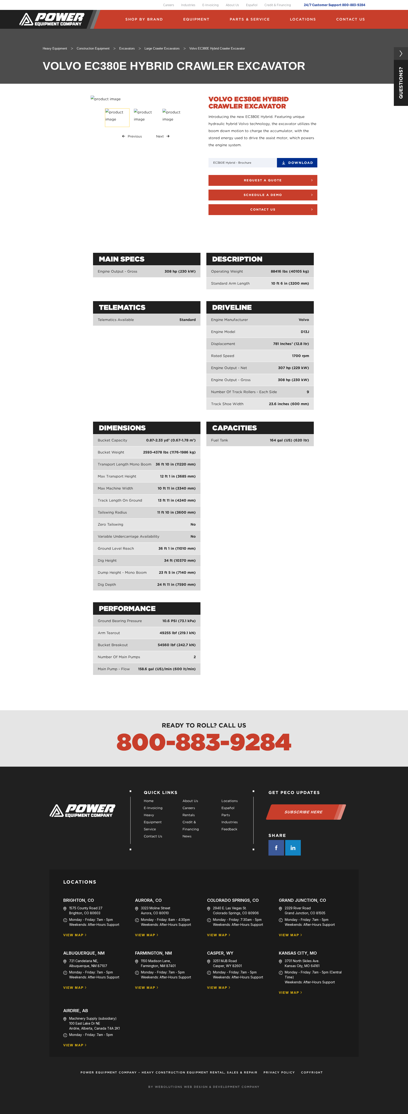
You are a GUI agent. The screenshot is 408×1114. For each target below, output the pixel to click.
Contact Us (350, 19)
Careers (168, 5)
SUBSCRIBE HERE (304, 812)
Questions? (401, 83)
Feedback (229, 829)
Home (148, 801)
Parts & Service (250, 19)
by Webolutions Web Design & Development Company (204, 1087)
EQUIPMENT (196, 19)
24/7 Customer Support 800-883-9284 (334, 5)
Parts (225, 815)
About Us (232, 5)
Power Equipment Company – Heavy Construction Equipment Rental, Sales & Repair (169, 1072)
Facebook (276, 848)
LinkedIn (293, 848)
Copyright (312, 1072)
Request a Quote (263, 180)
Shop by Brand (144, 19)
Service (150, 829)
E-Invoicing (210, 5)
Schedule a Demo (263, 195)
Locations (303, 19)
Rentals (189, 815)
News (187, 836)
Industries (188, 5)
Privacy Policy (279, 1072)
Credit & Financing (277, 5)
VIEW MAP (73, 935)
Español (251, 5)
